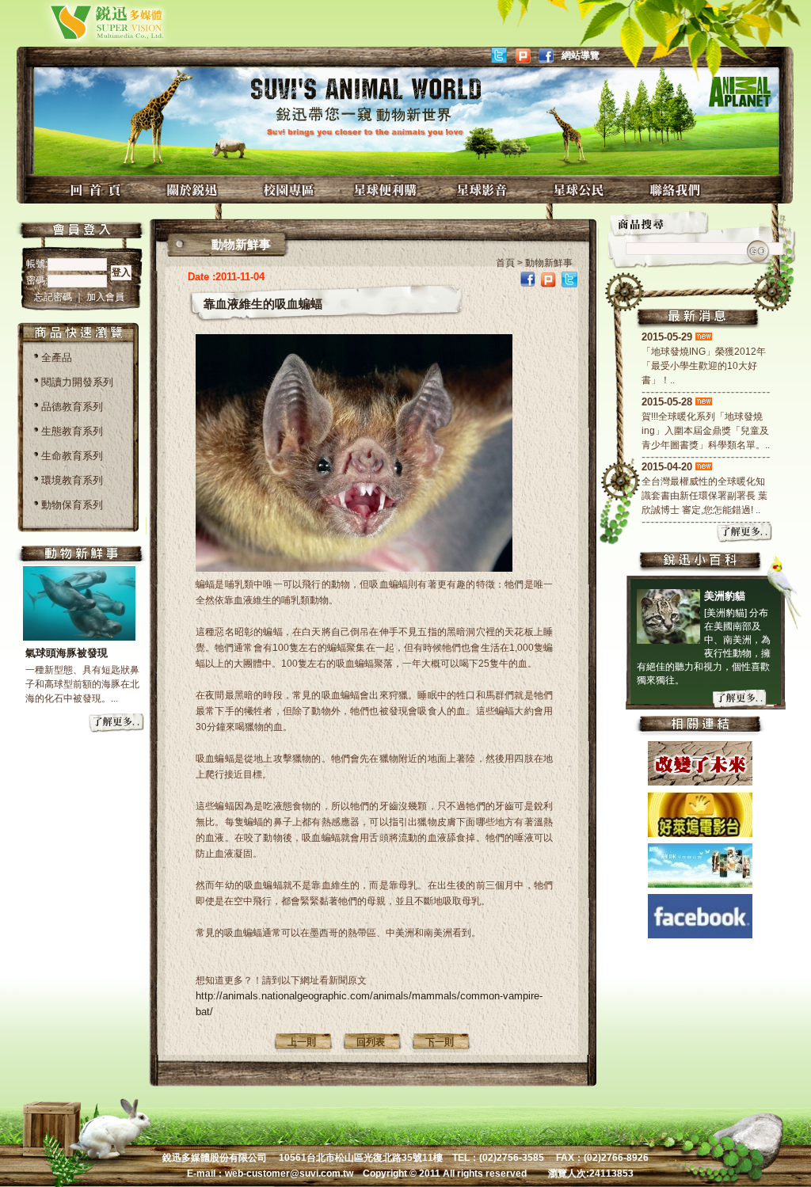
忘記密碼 (54, 296)
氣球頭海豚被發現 (66, 653)
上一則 (301, 1042)
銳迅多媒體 (88, 22)
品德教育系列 (72, 407)
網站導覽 (581, 55)
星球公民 (580, 189)
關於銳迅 (194, 189)
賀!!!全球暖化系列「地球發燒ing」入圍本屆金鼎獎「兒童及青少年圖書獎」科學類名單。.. (706, 431)
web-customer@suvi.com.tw (289, 1173)
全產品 (56, 357)
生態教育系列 (72, 431)
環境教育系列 (72, 480)
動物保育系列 (72, 505)
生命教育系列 (72, 456)
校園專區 (290, 189)
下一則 (439, 1042)
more (117, 723)
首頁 (505, 262)
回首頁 (97, 189)
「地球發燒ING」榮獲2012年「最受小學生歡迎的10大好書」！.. (704, 366)
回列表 (370, 1042)
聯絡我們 (677, 189)
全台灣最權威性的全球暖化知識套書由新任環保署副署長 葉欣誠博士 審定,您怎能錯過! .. (704, 496)
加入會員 (105, 296)
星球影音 (484, 189)
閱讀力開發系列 (77, 382)
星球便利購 (387, 189)
